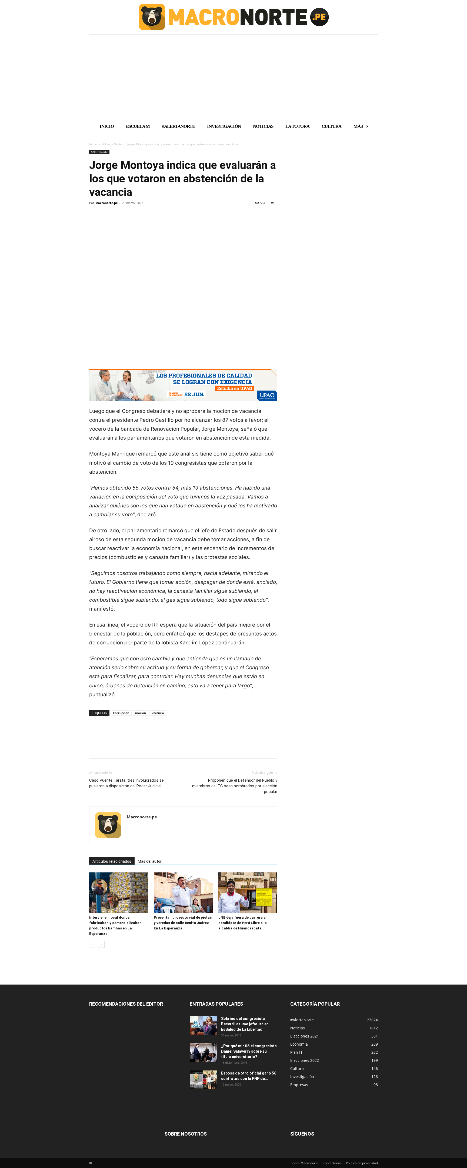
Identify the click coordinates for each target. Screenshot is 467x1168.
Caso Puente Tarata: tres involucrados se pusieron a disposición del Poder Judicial (126, 783)
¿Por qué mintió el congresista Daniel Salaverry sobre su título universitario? (249, 1051)
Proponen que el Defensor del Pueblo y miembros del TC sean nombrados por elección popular (234, 786)
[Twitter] (107, 221)
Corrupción (121, 713)
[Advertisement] (233, 76)
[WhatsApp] (131, 221)
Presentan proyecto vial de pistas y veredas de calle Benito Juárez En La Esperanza (183, 922)
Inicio (93, 144)
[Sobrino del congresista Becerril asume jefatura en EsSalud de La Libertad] (203, 1025)
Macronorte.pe (106, 203)
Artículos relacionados (111, 861)
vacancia (158, 713)
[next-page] (101, 944)
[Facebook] (94, 221)
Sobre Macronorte (304, 1163)
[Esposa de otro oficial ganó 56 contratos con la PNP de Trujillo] (203, 1079)
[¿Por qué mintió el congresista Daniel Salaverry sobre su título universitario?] (203, 1052)
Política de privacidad (362, 1163)
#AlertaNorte (112, 144)
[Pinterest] (119, 221)
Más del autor (150, 861)
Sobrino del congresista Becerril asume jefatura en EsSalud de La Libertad (245, 1024)
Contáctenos (332, 1163)
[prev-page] (92, 944)
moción (140, 713)
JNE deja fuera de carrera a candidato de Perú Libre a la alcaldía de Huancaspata (242, 922)
